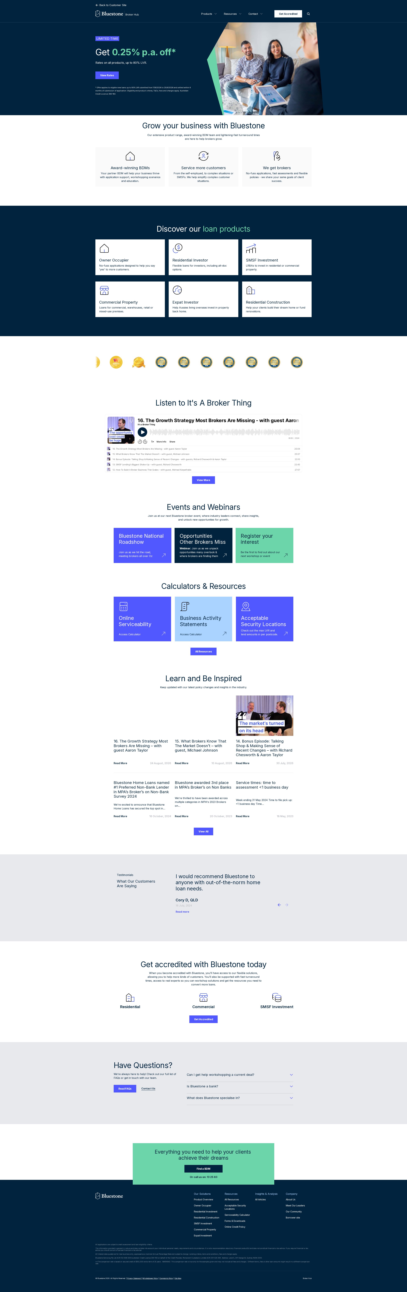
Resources (230, 13)
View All (203, 831)
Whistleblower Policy (150, 1278)
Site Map (178, 1278)
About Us (290, 1199)
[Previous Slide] (279, 905)
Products (206, 13)
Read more (182, 911)
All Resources (203, 651)
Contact (253, 13)
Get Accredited (288, 13)
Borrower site (293, 1217)
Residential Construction (206, 1217)
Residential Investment (205, 1211)
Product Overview (203, 1199)
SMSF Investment (203, 1223)
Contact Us (148, 1088)
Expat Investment (203, 1235)
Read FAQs (124, 1088)
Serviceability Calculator (237, 1215)
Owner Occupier (202, 1205)
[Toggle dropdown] (215, 13)
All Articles (260, 1199)
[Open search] (308, 14)
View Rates (107, 75)
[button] (240, 1074)
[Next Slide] (286, 905)
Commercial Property (205, 1229)
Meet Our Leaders (295, 1205)
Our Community (294, 1211)
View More (203, 480)
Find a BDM (203, 1168)
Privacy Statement (134, 1278)
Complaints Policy (166, 1278)
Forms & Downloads (235, 1221)
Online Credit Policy (235, 1226)
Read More (120, 763)
